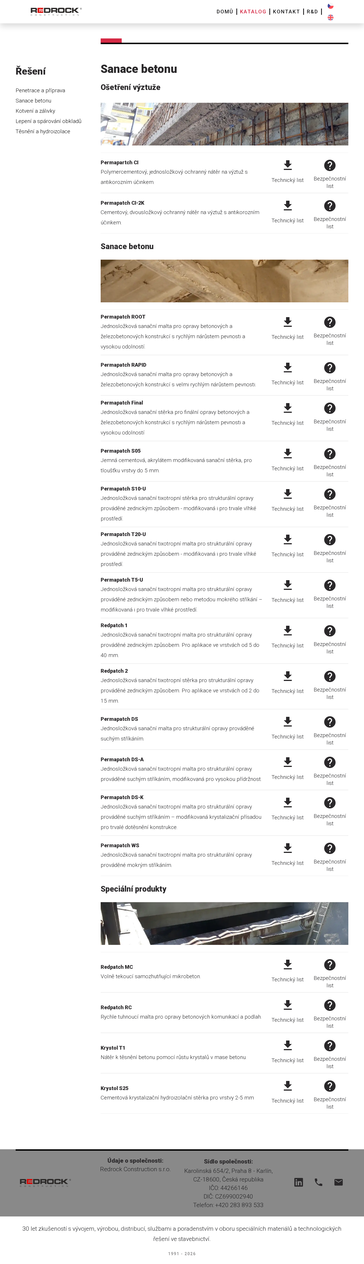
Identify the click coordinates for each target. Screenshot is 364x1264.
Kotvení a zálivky (35, 111)
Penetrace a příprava (40, 90)
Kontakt (286, 12)
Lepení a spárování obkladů (48, 121)
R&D (312, 12)
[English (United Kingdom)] (330, 17)
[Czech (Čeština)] (330, 6)
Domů (225, 12)
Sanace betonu (33, 100)
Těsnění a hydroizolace (43, 131)
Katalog (253, 12)
